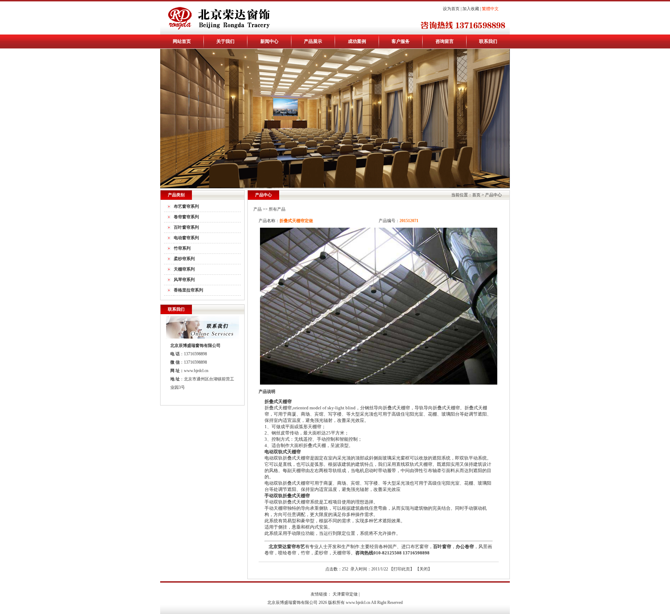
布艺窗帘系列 (186, 206)
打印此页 (401, 569)
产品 (257, 209)
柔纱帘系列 (184, 258)
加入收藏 (470, 8)
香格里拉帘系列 (188, 290)
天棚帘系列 (184, 269)
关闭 (423, 569)
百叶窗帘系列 (186, 227)
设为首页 (451, 8)
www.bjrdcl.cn (196, 370)
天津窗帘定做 (345, 594)
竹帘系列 (182, 248)
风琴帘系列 (184, 279)
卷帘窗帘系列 (186, 216)
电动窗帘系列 (186, 237)
